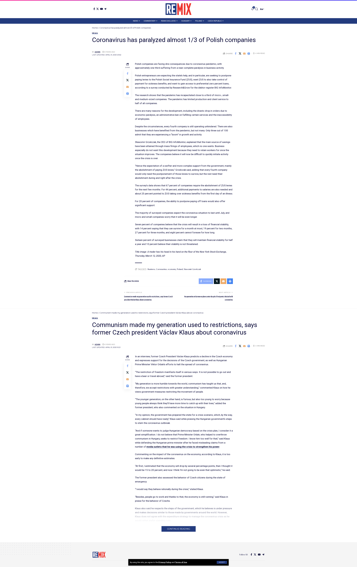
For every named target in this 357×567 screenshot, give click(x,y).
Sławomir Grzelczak (192, 269)
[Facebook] (94, 9)
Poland (180, 269)
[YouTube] (101, 9)
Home (95, 28)
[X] (97, 9)
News (95, 33)
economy (172, 269)
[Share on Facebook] (236, 53)
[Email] (244, 53)
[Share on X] (240, 53)
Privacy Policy (164, 562)
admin (97, 52)
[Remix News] (178, 9)
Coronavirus (161, 269)
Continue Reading (178, 529)
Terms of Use (181, 562)
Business (151, 269)
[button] (222, 562)
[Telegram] (105, 9)
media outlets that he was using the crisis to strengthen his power (182, 446)
